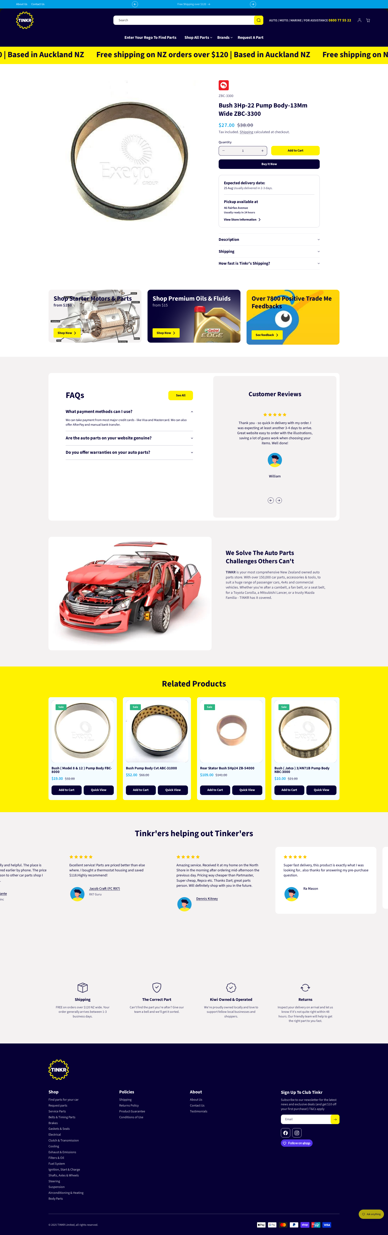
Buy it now (269, 164)
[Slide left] (271, 500)
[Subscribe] (335, 1119)
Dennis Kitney (146, 898)
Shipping (246, 132)
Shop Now (65, 333)
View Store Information (240, 219)
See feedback (265, 335)
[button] (196, 38)
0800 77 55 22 (340, 20)
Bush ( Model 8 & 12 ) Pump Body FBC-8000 (82, 770)
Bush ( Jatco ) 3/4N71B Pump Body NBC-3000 (301, 770)
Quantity (225, 142)
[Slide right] (279, 500)
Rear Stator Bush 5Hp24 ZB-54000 (227, 768)
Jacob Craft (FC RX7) (43, 888)
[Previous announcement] (135, 4)
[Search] (258, 20)
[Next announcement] (253, 4)
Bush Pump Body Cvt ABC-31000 (151, 768)
